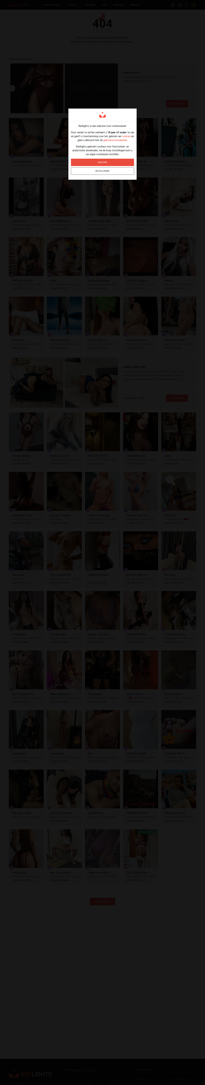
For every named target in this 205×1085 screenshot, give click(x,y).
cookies (126, 136)
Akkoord (102, 162)
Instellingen (102, 171)
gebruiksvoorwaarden (115, 140)
